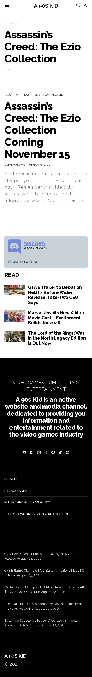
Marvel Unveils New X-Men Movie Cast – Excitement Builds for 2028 (56, 317)
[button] (86, 5)
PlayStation (12, 95)
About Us (12, 479)
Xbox (46, 95)
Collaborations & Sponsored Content (37, 514)
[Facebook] (53, 452)
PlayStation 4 (31, 95)
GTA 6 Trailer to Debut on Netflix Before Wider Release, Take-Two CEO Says (55, 295)
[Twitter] (46, 452)
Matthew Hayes (14, 165)
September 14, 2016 (39, 165)
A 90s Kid (46, 5)
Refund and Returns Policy (27, 502)
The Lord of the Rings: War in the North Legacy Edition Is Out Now (57, 338)
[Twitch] (32, 452)
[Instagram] (39, 452)
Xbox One (57, 95)
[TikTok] (60, 452)
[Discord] (67, 452)
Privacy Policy (16, 490)
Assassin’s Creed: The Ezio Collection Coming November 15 (42, 130)
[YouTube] (24, 452)
